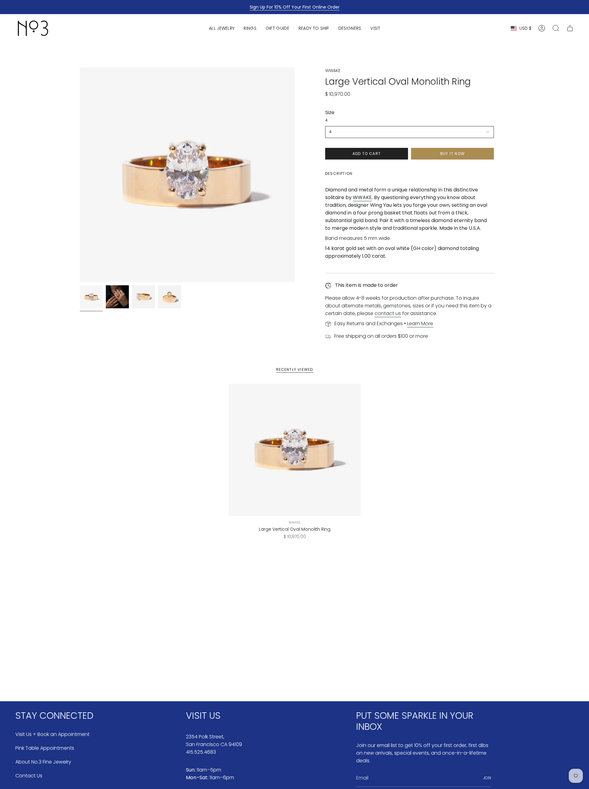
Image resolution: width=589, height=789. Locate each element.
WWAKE (333, 70)
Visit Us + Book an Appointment (52, 734)
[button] (221, 28)
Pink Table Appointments (44, 748)
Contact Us (28, 775)
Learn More (420, 323)
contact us (388, 313)
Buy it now (452, 153)
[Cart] (570, 28)
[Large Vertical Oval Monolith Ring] (295, 450)
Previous (80, 175)
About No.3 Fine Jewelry (43, 761)
